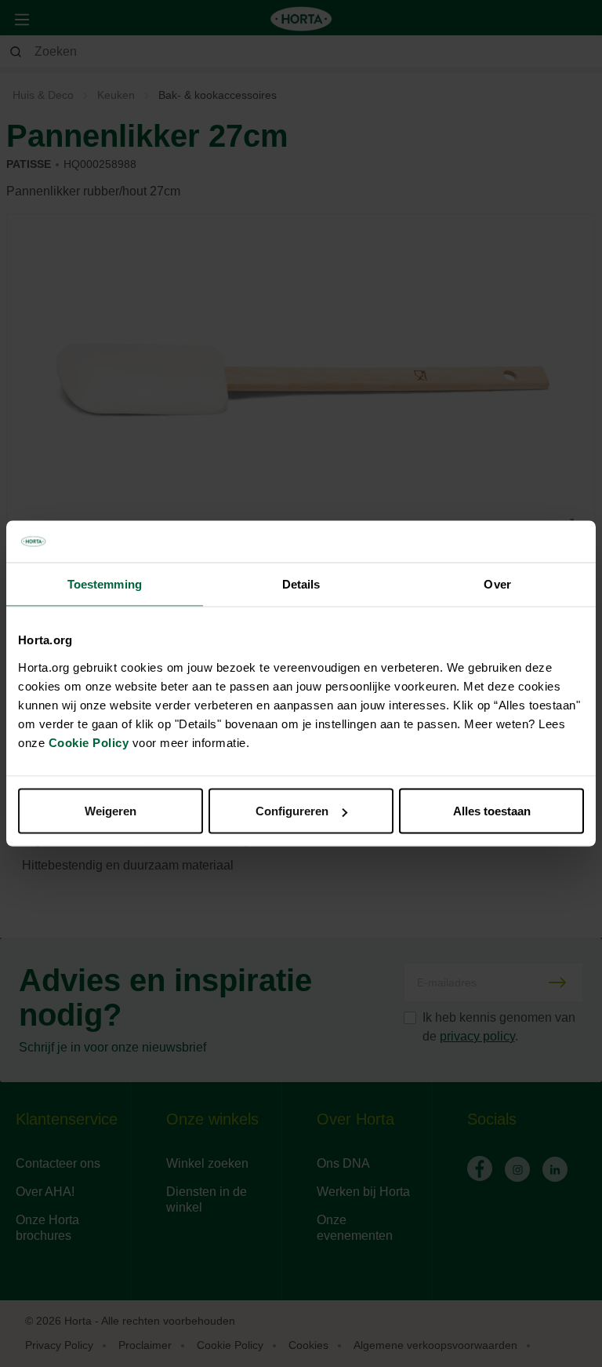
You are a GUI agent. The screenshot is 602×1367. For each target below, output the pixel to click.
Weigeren (110, 811)
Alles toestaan (492, 811)
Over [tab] (497, 583)
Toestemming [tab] (104, 583)
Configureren (292, 811)
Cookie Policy (89, 742)
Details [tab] (301, 583)
